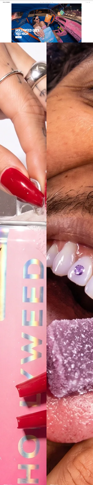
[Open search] (86, 2)
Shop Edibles (18, 37)
